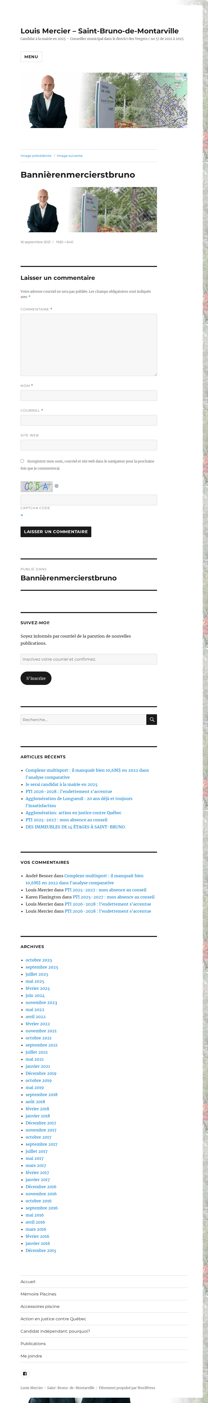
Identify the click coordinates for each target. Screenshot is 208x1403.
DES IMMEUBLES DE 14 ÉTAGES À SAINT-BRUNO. (76, 826)
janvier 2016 (38, 1243)
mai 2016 (35, 1215)
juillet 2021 (37, 1052)
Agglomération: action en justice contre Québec (74, 812)
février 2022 (38, 1023)
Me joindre (31, 1356)
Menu (31, 56)
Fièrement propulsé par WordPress (127, 1388)
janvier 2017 (38, 1179)
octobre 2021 (38, 1037)
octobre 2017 (38, 1137)
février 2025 (38, 988)
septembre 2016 (42, 1207)
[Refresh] (57, 484)
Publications (33, 1343)
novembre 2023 (41, 1002)
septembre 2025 (42, 967)
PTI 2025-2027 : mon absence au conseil (66, 819)
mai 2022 (35, 1009)
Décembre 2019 (41, 1073)
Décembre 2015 (41, 1250)
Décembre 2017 (41, 1122)
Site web (30, 435)
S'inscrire (36, 678)
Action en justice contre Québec (53, 1318)
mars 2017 (36, 1165)
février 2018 (37, 1108)
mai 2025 (35, 981)
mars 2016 (36, 1229)
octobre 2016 (39, 1200)
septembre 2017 (41, 1144)
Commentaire (37, 309)
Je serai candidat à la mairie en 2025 (62, 784)
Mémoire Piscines (38, 1294)
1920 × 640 (64, 242)
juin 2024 (35, 995)
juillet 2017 (36, 1151)
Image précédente (36, 156)
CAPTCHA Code (35, 508)
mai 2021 (35, 1059)
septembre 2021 (42, 1045)
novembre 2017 (41, 1130)
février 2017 (37, 1172)
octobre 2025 (39, 959)
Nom (27, 386)
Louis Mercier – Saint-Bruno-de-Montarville (100, 31)
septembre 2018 (42, 1094)
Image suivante (70, 156)
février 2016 (37, 1236)
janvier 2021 (38, 1066)
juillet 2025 (37, 974)
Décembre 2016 (41, 1186)
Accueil (28, 1281)
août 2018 (35, 1101)
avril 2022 (36, 1016)
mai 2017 (34, 1158)
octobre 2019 (39, 1080)
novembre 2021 (41, 1030)
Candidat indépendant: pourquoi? (55, 1331)
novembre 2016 (41, 1193)
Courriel (32, 410)
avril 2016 (35, 1222)
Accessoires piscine (40, 1306)
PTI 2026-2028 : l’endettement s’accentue (69, 791)
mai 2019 (35, 1087)
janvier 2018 (38, 1115)
